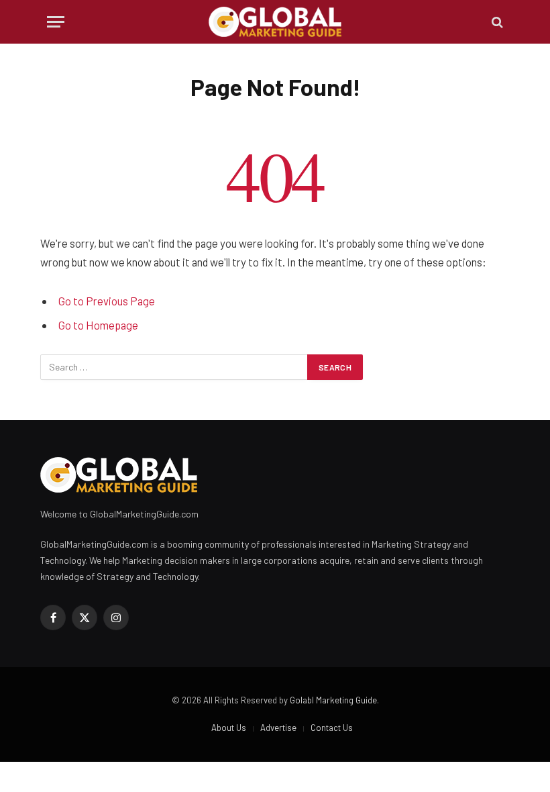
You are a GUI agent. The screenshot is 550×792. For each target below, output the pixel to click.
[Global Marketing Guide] (275, 22)
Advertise (278, 727)
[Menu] (55, 22)
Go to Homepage (98, 325)
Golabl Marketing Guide (333, 700)
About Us (228, 727)
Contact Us (332, 727)
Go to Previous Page (106, 300)
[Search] (496, 22)
